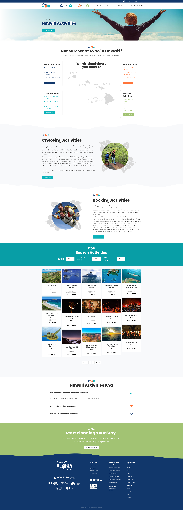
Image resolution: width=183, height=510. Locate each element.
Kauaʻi (128, 473)
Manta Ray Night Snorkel (71, 286)
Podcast (129, 497)
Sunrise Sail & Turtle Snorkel (111, 286)
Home (43, 19)
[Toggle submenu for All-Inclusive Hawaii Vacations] (113, 6)
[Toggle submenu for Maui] (84, 6)
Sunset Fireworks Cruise (91, 286)
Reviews (129, 491)
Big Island (71, 289)
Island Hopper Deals (114, 476)
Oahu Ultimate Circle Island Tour (51, 314)
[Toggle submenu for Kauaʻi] (67, 6)
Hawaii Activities (131, 482)
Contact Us (140, 1)
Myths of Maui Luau (131, 315)
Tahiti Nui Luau (91, 316)
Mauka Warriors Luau (111, 316)
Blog (128, 494)
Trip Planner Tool (113, 482)
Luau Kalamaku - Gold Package (71, 317)
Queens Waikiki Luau (131, 342)
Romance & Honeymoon (115, 479)
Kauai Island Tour (71, 322)
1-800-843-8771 (130, 1)
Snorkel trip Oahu (91, 291)
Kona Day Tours (71, 291)
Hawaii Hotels (130, 479)
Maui (131, 317)
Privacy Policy (112, 488)
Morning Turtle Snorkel (51, 345)
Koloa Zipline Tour (51, 285)
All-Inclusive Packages (114, 467)
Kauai (51, 288)
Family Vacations (113, 473)
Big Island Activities (127, 94)
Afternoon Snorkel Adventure (112, 345)
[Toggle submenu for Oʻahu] (76, 6)
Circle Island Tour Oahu (51, 319)
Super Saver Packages (114, 470)
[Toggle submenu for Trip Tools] (143, 6)
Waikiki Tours (91, 292)
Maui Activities (130, 64)
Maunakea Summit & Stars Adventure (71, 348)
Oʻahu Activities (51, 93)
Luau (71, 323)
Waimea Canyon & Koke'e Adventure (91, 346)
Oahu (91, 289)
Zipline (51, 289)
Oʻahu (128, 467)
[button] (49, 83)
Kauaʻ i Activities (52, 64)
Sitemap (111, 490)
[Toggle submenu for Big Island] (95, 6)
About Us (129, 488)
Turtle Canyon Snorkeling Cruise (131, 286)
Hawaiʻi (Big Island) (131, 476)
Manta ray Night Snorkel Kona (71, 292)
